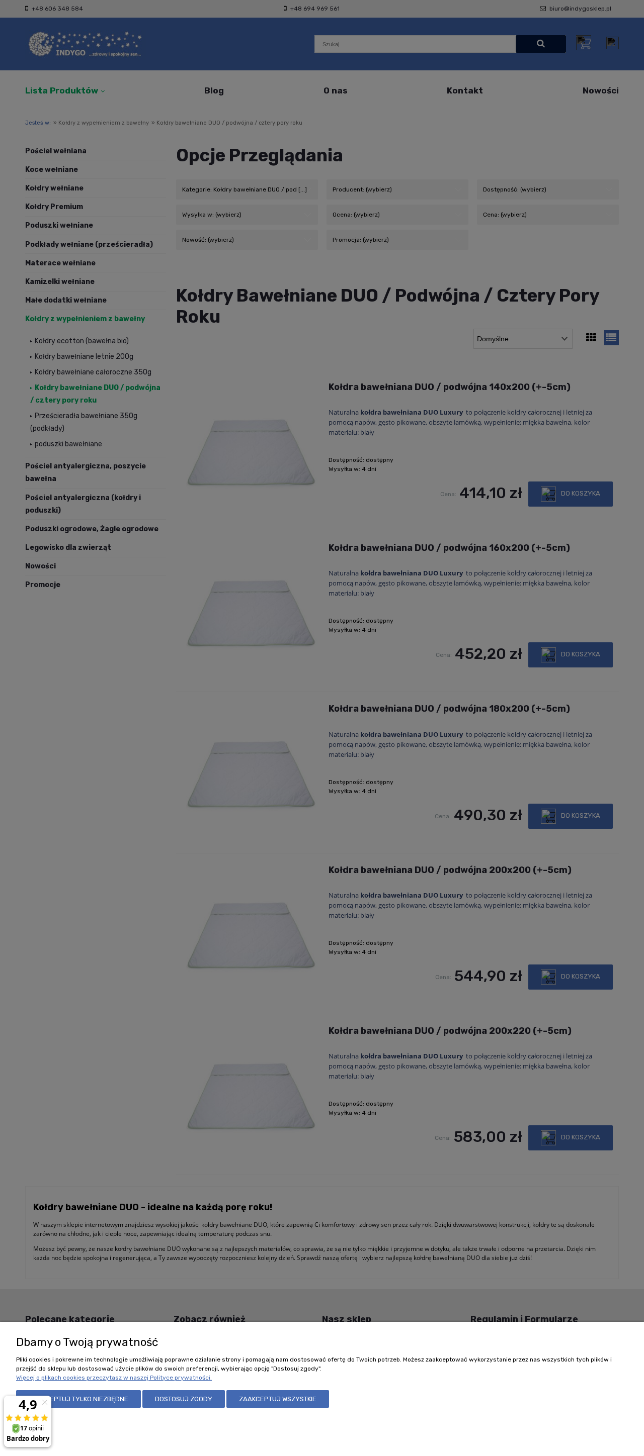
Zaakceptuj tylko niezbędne (78, 1399)
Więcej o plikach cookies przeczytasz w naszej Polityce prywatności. (114, 1377)
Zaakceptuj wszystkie (277, 1399)
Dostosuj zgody (183, 1399)
